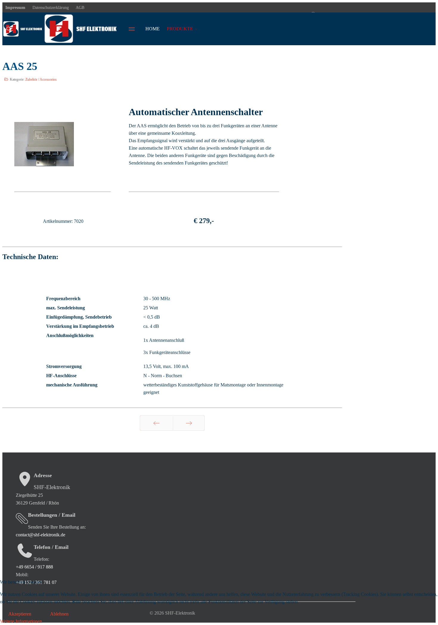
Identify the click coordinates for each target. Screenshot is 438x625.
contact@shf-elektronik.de (40, 534)
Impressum (15, 7)
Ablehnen (59, 613)
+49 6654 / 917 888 (34, 566)
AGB (79, 7)
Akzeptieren (19, 613)
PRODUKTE (180, 28)
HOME (152, 28)
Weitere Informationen (21, 621)
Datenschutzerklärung (50, 7)
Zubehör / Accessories (41, 79)
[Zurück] (156, 423)
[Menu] (135, 28)
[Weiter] (188, 423)
